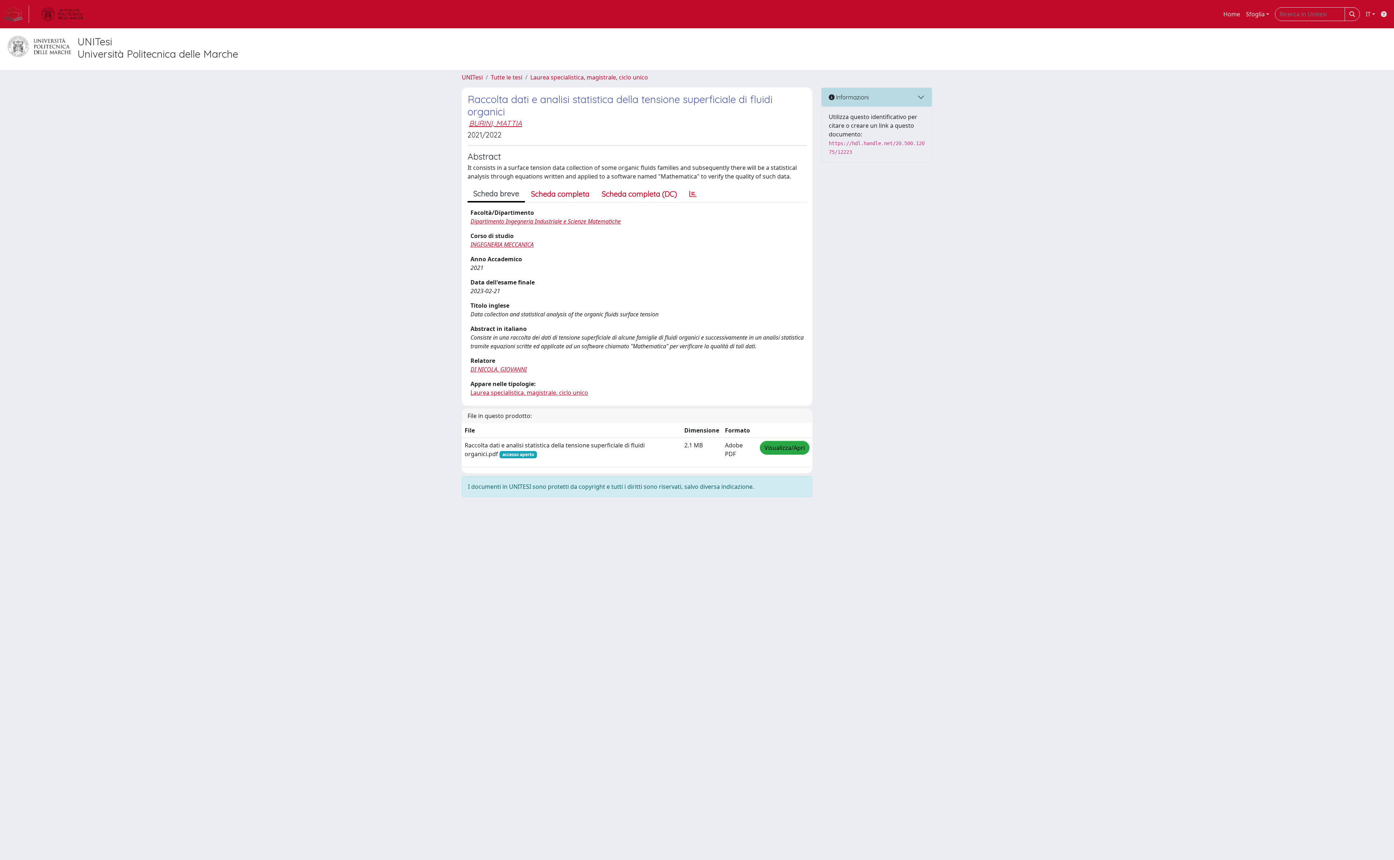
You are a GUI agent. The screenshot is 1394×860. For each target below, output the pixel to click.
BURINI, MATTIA (495, 123)
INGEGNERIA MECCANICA (502, 245)
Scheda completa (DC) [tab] (639, 193)
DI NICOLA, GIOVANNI (498, 369)
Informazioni (852, 97)
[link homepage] (16, 14)
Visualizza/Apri (785, 448)
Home (1231, 14)
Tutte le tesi (506, 77)
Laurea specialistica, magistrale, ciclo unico (589, 77)
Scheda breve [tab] (496, 193)
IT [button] (1368, 14)
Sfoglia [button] (1255, 14)
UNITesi (472, 77)
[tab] (693, 194)
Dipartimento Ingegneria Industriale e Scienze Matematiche (545, 221)
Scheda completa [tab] (560, 193)
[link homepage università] (62, 14)
